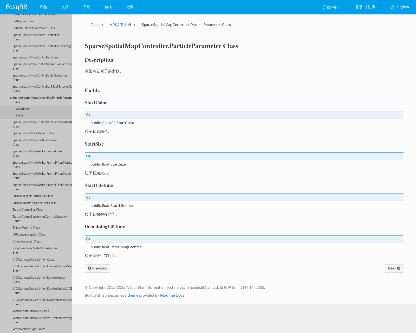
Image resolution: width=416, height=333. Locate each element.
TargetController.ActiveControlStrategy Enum (40, 219)
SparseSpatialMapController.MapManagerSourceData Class (42, 89)
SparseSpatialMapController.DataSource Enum (40, 78)
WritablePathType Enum (29, 329)
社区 (130, 7)
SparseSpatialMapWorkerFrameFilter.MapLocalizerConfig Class (42, 165)
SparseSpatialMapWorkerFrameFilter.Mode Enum (42, 176)
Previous (99, 268)
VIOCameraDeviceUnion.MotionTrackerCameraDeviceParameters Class (42, 302)
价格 (108, 7)
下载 (86, 7)
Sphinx (108, 295)
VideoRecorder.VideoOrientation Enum (35, 250)
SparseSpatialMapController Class (35, 57)
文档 (65, 7)
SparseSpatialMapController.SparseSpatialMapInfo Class (42, 124)
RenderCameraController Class (34, 28)
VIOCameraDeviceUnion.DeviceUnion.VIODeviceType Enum (42, 291)
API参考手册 (120, 25)
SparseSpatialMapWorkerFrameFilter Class (37, 153)
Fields (19, 115)
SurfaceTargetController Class (33, 196)
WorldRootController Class (31, 311)
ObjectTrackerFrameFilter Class (34, 14)
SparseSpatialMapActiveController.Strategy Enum (42, 48)
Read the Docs (172, 295)
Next (392, 268)
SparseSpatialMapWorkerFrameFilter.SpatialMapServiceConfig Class (42, 187)
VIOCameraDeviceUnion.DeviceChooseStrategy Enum (42, 268)
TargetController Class (28, 209)
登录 (359, 7)
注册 (371, 7)
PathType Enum (23, 21)
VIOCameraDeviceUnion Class (33, 259)
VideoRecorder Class (27, 241)
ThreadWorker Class (26, 228)
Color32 (109, 123)
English (403, 7)
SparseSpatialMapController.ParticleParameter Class (42, 100)
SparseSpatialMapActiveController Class (36, 37)
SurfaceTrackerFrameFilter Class (34, 203)
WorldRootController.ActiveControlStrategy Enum (42, 320)
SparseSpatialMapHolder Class (33, 133)
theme (133, 295)
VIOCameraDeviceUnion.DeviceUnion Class (39, 280)
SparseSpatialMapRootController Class (35, 142)
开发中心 (330, 7)
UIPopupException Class (29, 234)
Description (23, 109)
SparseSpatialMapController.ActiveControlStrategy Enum (42, 66)
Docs (95, 25)
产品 (43, 7)
